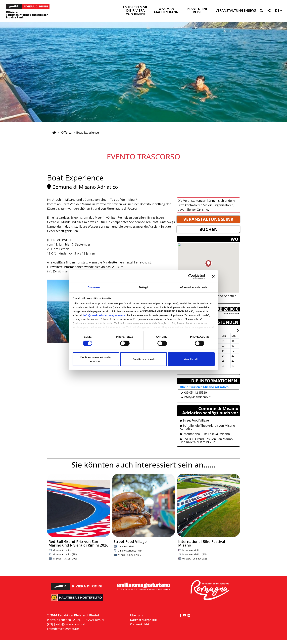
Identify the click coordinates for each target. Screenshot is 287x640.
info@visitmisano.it (197, 397)
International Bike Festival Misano (206, 433)
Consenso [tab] (94, 287)
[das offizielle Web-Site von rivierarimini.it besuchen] (77, 584)
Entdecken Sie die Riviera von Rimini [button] (135, 10)
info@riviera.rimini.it (70, 624)
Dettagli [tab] (143, 287)
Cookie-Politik (140, 624)
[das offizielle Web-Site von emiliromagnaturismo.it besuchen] (143, 586)
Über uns (136, 615)
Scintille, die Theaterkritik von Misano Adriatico (207, 427)
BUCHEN (208, 229)
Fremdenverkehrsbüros (63, 629)
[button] (261, 11)
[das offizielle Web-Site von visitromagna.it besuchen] (209, 590)
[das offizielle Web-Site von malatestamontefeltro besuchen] (77, 600)
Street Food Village (195, 420)
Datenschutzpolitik (143, 620)
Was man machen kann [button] (166, 10)
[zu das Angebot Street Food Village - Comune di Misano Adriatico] (143, 505)
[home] (54, 132)
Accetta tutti (191, 359)
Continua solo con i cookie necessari (95, 359)
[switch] (125, 343)
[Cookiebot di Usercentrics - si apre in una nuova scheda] (190, 276)
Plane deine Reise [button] (197, 10)
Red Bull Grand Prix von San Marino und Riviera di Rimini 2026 (206, 440)
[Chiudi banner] (213, 276)
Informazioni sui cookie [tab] (193, 287)
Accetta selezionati (143, 359)
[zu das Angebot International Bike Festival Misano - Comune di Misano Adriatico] (208, 505)
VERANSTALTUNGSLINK (208, 219)
